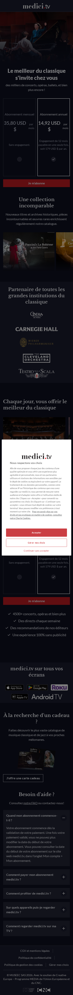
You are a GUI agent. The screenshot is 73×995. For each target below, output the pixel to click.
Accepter (36, 532)
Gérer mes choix (36, 542)
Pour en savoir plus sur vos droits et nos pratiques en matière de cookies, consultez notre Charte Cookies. (36, 514)
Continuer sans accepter (36, 550)
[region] (36, 497)
